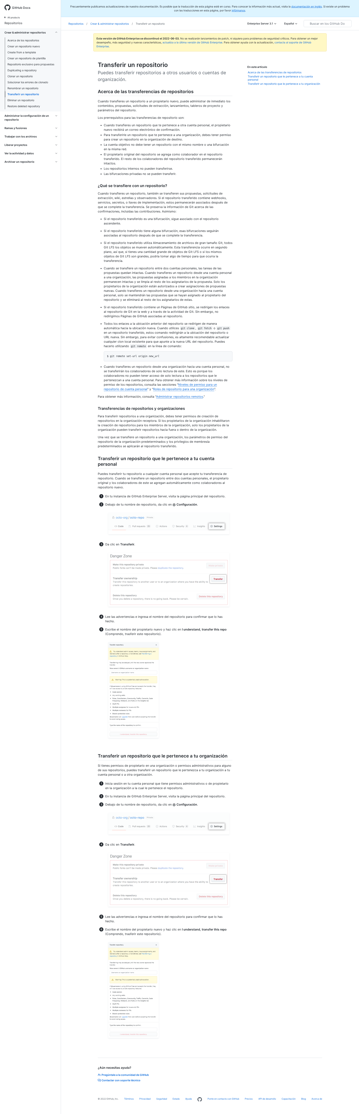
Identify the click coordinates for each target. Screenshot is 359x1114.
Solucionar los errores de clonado (27, 82)
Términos (129, 1098)
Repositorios (13, 23)
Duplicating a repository (22, 70)
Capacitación (289, 1098)
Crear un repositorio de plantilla (26, 58)
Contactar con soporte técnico (121, 1080)
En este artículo (257, 66)
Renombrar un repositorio (22, 88)
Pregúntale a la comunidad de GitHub (125, 1074)
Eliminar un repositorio (20, 100)
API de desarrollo (267, 1098)
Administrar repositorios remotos (179, 396)
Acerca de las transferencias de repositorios (274, 72)
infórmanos (238, 10)
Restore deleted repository (23, 106)
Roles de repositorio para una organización (183, 389)
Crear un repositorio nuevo (23, 46)
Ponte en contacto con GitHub (223, 1098)
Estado (176, 1098)
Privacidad (145, 1098)
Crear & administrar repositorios (111, 23)
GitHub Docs (21, 8)
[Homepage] (199, 1099)
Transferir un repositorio (23, 94)
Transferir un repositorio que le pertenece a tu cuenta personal (280, 78)
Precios (249, 1098)
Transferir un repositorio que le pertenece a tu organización (284, 83)
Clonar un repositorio (20, 76)
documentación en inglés (306, 6)
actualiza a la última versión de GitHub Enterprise (192, 42)
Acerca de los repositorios (23, 40)
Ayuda (188, 1098)
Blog (303, 1098)
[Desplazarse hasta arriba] (351, 1106)
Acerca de (317, 1098)
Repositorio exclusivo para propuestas (30, 64)
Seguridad (161, 1098)
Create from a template (21, 52)
